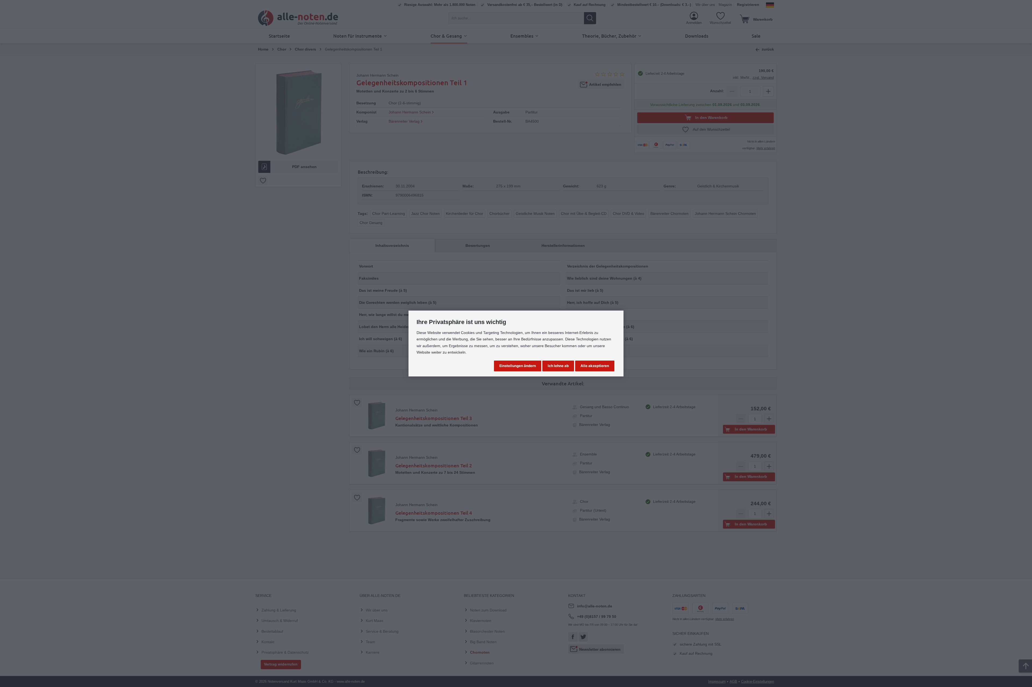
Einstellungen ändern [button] (517, 366)
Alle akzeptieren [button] (594, 366)
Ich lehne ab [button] (558, 366)
